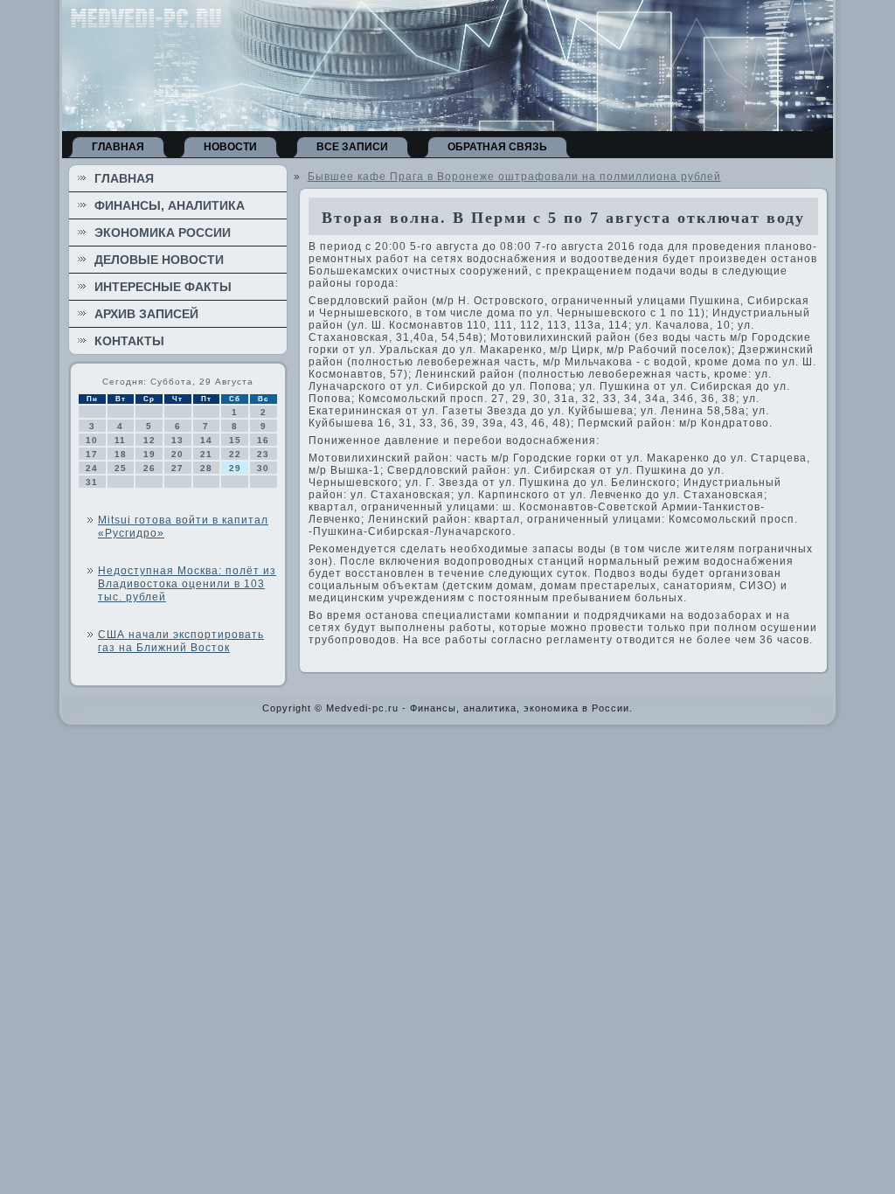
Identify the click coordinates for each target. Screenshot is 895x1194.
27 (177, 468)
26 (149, 468)
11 (120, 440)
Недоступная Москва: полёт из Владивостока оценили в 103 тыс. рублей (187, 584)
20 (177, 454)
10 (92, 440)
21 (206, 454)
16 (263, 440)
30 (263, 468)
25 (120, 468)
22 (235, 454)
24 (92, 468)
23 (263, 454)
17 (92, 454)
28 (206, 468)
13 (177, 440)
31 (92, 482)
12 (149, 440)
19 (149, 454)
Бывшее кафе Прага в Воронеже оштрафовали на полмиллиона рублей (514, 176)
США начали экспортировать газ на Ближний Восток (181, 641)
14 (206, 440)
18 (120, 454)
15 (235, 440)
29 (235, 468)
